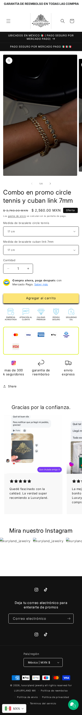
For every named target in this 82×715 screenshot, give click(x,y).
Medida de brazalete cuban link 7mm (28, 241)
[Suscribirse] (68, 619)
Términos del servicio (43, 703)
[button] (8, 21)
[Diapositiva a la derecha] (50, 183)
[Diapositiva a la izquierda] (31, 183)
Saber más (41, 284)
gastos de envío (17, 216)
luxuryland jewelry (32, 685)
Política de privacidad (55, 697)
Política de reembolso (54, 690)
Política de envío (27, 697)
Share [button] (12, 386)
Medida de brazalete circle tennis (26, 223)
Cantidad (9, 260)
